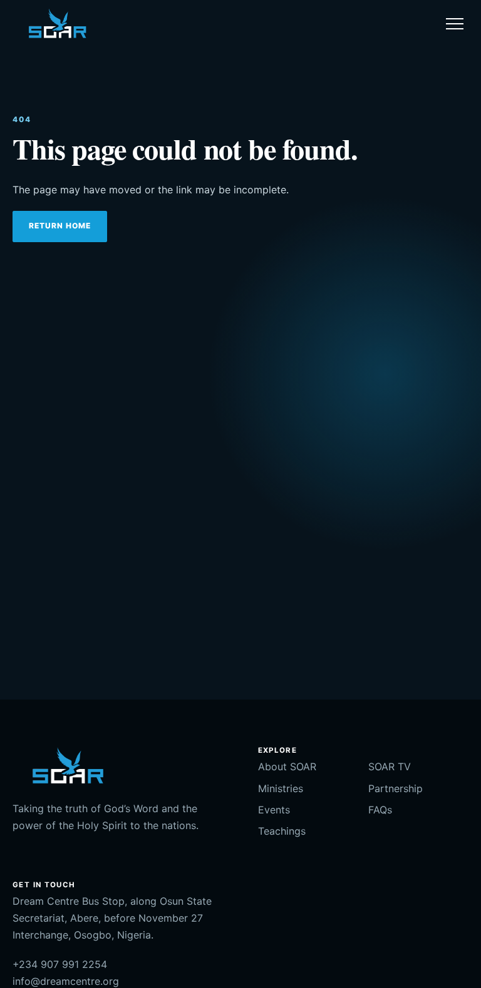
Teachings (282, 831)
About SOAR (287, 766)
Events (274, 809)
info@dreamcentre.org (66, 981)
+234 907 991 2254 (60, 964)
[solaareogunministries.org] (57, 23)
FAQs (380, 809)
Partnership (395, 788)
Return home (60, 225)
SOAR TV (389, 766)
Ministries (280, 788)
